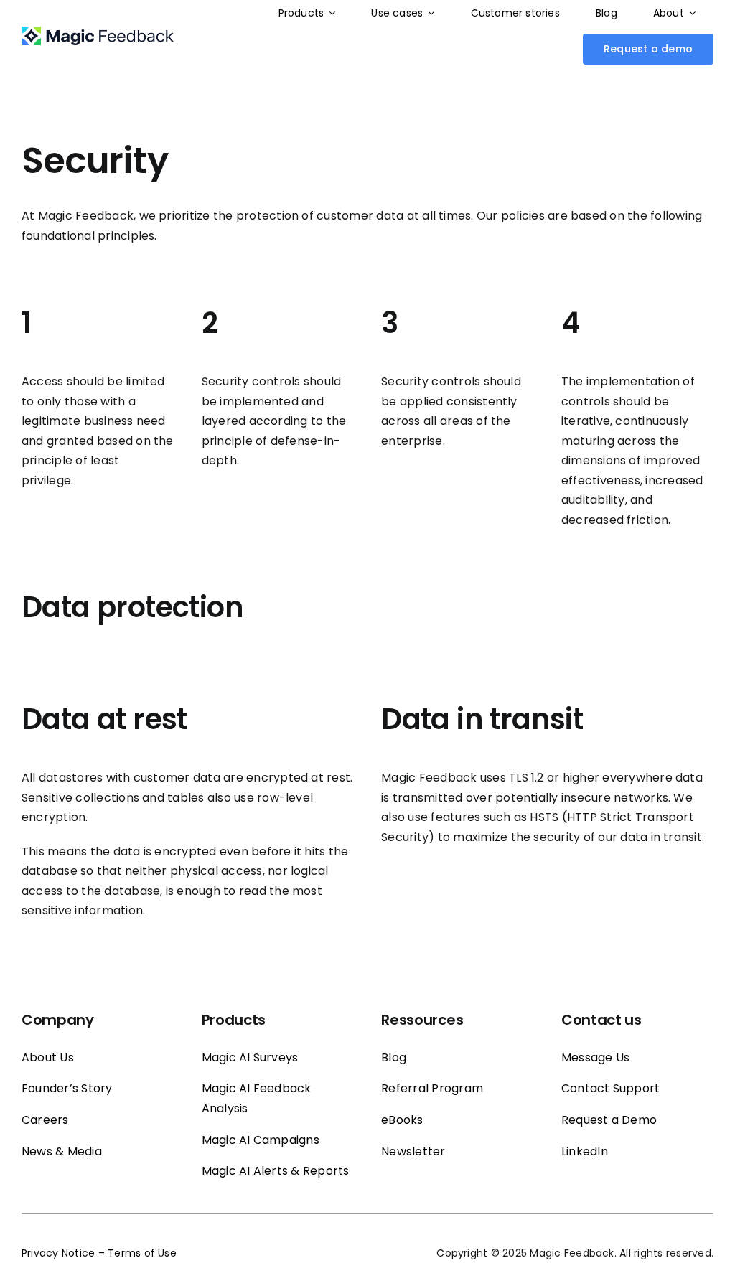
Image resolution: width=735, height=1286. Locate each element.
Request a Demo (609, 1120)
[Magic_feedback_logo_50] (98, 32)
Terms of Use (142, 1253)
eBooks (402, 1120)
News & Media (62, 1151)
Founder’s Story (67, 1088)
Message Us (595, 1057)
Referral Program (432, 1088)
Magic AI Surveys (250, 1057)
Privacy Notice (58, 1253)
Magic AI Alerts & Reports (276, 1171)
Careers (45, 1120)
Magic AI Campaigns (260, 1140)
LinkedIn (584, 1151)
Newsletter (413, 1151)
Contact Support (610, 1088)
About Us (48, 1057)
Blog (393, 1057)
